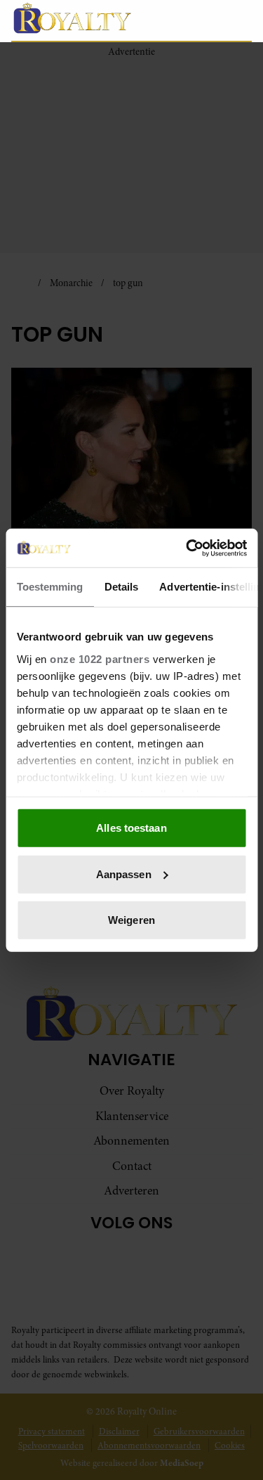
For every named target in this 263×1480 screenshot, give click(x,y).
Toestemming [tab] (49, 587)
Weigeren (131, 920)
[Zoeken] (240, 21)
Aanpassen (123, 874)
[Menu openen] (175, 20)
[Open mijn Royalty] (210, 20)
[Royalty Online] (79, 17)
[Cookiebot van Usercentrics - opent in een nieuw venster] (187, 548)
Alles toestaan (131, 828)
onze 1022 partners (99, 658)
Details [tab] (121, 587)
